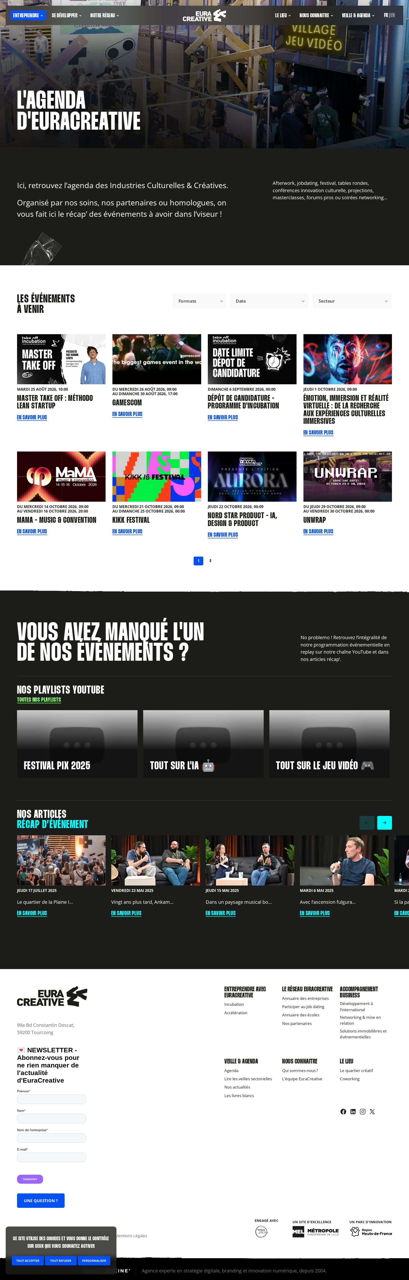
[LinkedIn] (353, 1111)
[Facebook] (343, 1111)
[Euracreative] (204, 15)
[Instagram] (362, 1111)
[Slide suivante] (384, 823)
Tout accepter (27, 1261)
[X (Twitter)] (372, 1111)
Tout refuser (60, 1261)
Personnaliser (94, 1261)
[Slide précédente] (367, 823)
